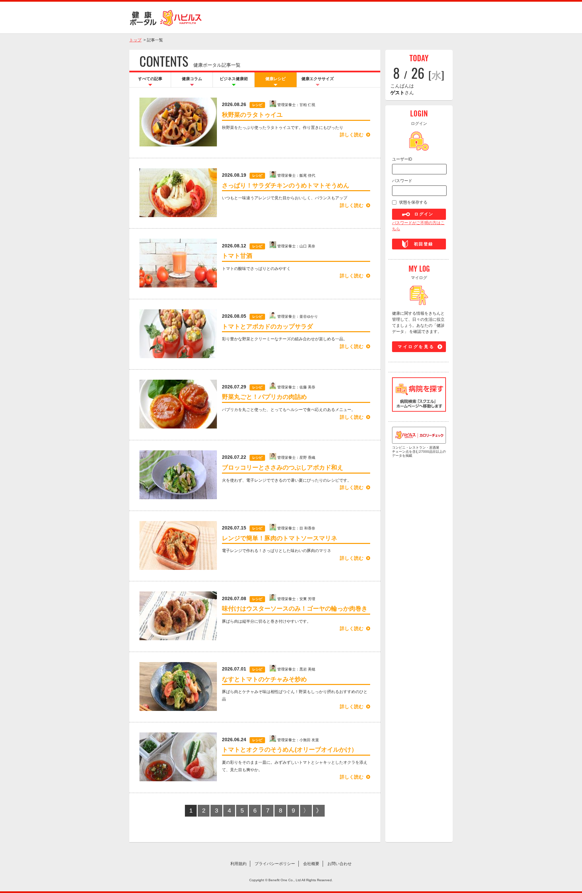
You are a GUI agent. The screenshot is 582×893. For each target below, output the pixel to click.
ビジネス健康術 (234, 78)
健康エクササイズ (317, 78)
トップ (135, 40)
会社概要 (311, 863)
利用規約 (238, 863)
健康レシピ (275, 78)
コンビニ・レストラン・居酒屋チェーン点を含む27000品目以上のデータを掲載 (419, 451)
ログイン (424, 214)
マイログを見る (416, 346)
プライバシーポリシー (275, 863)
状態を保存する (413, 202)
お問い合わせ (339, 863)
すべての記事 (150, 78)
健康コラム (192, 78)
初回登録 (423, 244)
